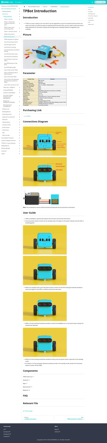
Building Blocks (6, 111)
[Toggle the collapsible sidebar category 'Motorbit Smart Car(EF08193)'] (19, 106)
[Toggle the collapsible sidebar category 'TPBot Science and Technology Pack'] (19, 28)
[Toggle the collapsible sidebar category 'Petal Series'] (19, 130)
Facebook (6, 432)
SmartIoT (4, 151)
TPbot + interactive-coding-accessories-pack (9, 23)
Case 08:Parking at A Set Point (10, 64)
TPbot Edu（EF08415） (9, 87)
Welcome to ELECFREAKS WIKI (9, 6)
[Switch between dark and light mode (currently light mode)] (92, 2)
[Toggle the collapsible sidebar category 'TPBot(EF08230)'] (19, 16)
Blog (56, 429)
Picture (89, 9)
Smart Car (5, 14)
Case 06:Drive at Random (11, 56)
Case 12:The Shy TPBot (10, 76)
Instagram (6, 434)
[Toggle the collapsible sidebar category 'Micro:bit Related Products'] (19, 9)
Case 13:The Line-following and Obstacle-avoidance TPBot (11, 81)
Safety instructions (9, 34)
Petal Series (5, 130)
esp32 (3, 153)
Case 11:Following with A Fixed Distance (11, 73)
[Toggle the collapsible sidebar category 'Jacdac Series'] (19, 127)
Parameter (90, 11)
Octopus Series (6, 125)
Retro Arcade (6, 135)
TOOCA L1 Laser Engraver (8, 143)
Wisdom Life (5, 109)
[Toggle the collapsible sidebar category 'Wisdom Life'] (19, 109)
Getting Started (6, 11)
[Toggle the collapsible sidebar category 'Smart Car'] (19, 14)
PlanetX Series (6, 122)
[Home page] (24, 7)
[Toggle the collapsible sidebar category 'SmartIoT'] (19, 151)
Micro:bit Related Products (8, 9)
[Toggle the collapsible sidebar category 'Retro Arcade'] (19, 135)
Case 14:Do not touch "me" (11, 85)
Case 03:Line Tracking (10, 47)
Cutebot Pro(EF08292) (9, 93)
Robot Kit (4, 119)
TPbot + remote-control (10, 31)
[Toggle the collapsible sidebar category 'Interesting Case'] (19, 114)
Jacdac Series (5, 127)
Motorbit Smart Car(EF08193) (7, 105)
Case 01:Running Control (11, 42)
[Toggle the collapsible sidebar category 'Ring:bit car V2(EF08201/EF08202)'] (19, 102)
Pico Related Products (7, 138)
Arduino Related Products (8, 140)
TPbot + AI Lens (8, 19)
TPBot (28, 116)
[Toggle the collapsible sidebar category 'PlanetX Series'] (19, 122)
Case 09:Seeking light (10, 67)
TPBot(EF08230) (7, 16)
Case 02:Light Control (10, 44)
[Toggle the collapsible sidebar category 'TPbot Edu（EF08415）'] (19, 87)
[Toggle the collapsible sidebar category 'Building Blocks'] (19, 112)
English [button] (19, 2)
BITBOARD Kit (5, 146)
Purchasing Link (91, 13)
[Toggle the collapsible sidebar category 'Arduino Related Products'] (19, 140)
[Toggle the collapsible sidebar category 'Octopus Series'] (19, 125)
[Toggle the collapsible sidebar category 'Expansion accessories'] (19, 117)
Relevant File (91, 24)
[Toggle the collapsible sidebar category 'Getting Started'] (19, 11)
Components (91, 20)
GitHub (57, 432)
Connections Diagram (93, 16)
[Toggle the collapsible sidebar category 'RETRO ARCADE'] (19, 148)
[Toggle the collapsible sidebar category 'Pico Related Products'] (19, 138)
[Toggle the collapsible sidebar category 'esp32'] (19, 154)
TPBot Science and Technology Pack (9, 28)
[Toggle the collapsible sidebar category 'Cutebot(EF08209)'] (19, 90)
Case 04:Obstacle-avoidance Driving (11, 50)
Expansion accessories (8, 117)
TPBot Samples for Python (11, 39)
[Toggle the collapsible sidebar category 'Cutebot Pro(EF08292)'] (19, 93)
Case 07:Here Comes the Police (10, 59)
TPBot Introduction (9, 37)
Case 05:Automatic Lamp (11, 54)
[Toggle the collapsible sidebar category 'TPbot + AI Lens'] (19, 19)
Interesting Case (6, 114)
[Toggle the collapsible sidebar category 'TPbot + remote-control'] (19, 31)
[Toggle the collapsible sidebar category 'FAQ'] (19, 133)
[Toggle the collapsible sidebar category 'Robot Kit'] (19, 119)
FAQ (3, 132)
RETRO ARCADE (5, 148)
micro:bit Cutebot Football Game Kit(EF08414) (8, 97)
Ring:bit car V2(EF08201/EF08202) (9, 101)
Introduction (91, 7)
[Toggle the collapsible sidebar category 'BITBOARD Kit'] (19, 146)
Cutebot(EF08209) (8, 90)
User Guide (90, 18)
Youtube (5, 436)
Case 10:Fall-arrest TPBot (11, 70)
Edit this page (28, 411)
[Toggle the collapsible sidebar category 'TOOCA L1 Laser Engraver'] (19, 143)
